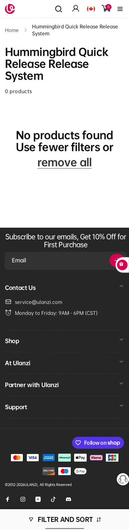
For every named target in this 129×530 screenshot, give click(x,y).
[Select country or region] (91, 9)
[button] (58, 9)
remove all (64, 162)
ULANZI (30, 484)
